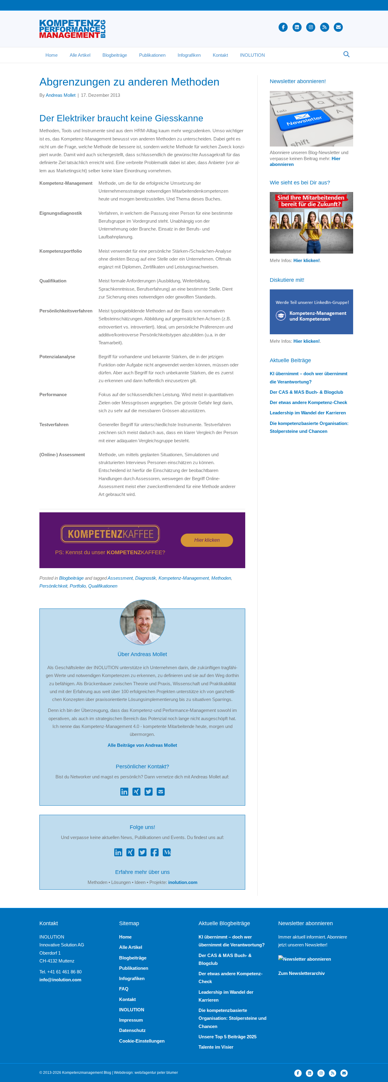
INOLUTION (252, 55)
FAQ (124, 988)
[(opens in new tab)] (110, 533)
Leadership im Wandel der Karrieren (308, 412)
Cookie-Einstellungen (142, 1040)
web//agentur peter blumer (156, 1072)
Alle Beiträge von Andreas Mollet (142, 745)
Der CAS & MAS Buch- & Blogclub (306, 392)
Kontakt (220, 55)
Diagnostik (145, 578)
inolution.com (182, 882)
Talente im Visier (216, 1047)
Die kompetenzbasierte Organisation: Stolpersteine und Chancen (232, 1018)
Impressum (131, 1020)
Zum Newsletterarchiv (301, 973)
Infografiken (189, 55)
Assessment (120, 578)
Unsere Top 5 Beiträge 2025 (227, 1036)
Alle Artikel (80, 55)
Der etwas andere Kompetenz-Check (308, 402)
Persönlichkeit (53, 585)
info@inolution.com (60, 979)
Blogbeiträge (114, 55)
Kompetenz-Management (184, 578)
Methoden (221, 578)
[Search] (345, 54)
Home (51, 55)
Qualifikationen (102, 585)
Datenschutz (132, 1030)
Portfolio (78, 585)
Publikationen (152, 55)
